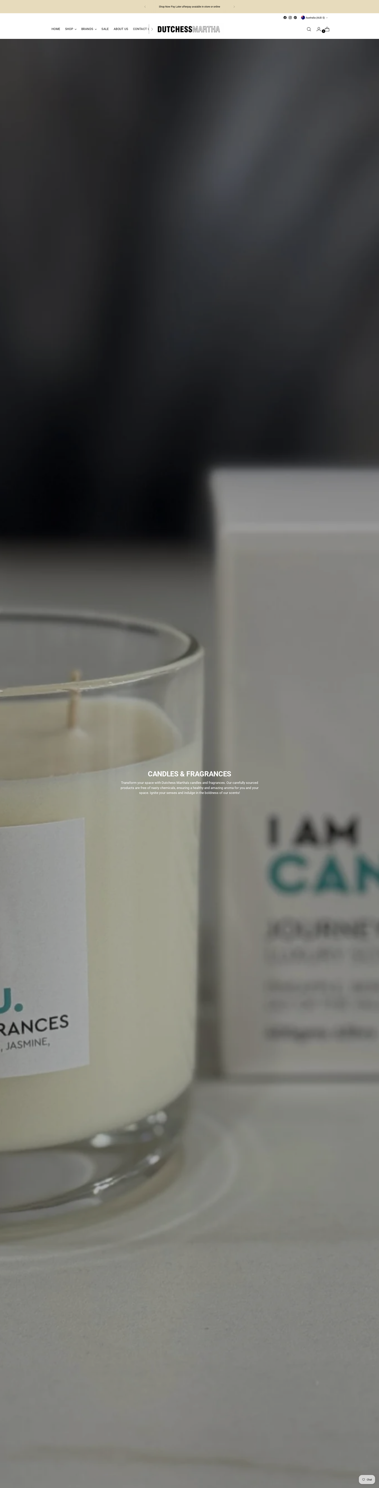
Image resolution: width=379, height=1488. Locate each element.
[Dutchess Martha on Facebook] (285, 17)
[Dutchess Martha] (189, 29)
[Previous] (145, 6)
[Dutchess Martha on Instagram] (290, 17)
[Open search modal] (309, 29)
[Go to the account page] (317, 29)
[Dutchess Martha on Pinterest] (295, 17)
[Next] (234, 6)
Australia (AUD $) (315, 17)
